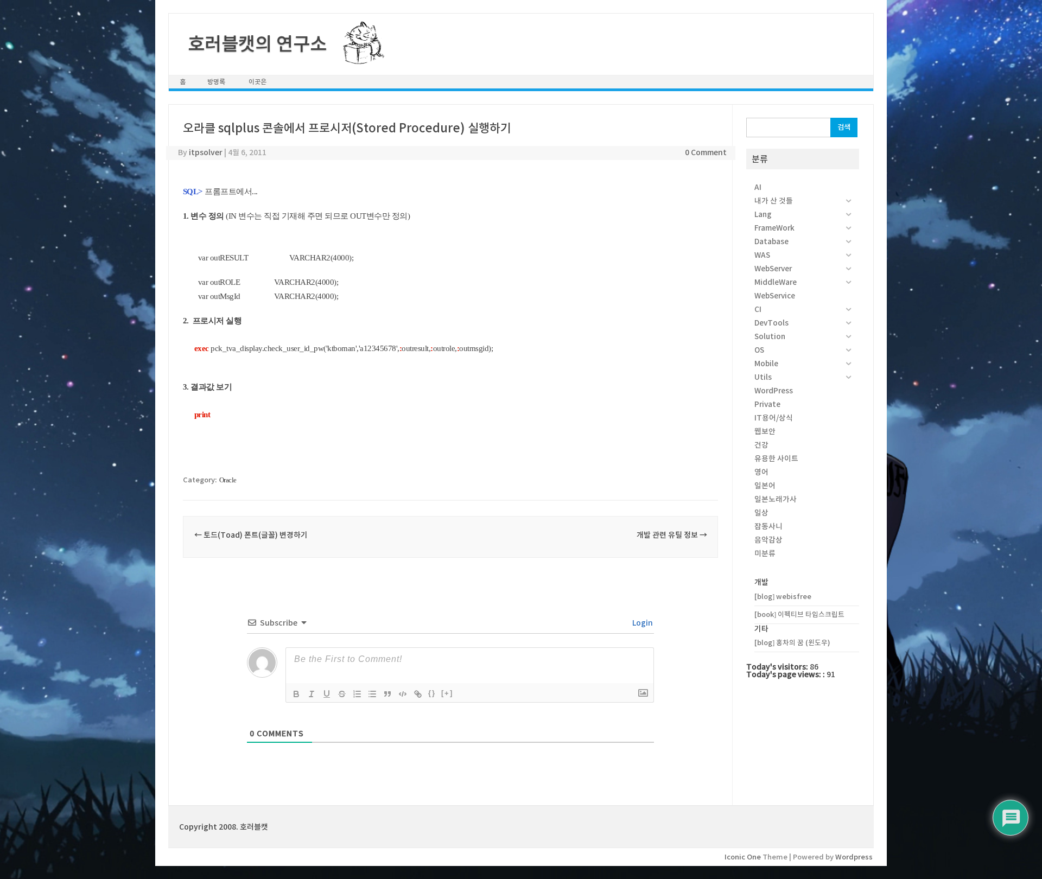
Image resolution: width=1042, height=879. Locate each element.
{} (432, 693)
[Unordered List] (372, 693)
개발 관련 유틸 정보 (672, 535)
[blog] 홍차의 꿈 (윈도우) (792, 642)
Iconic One (743, 857)
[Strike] (342, 693)
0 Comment (706, 152)
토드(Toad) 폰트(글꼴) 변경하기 (251, 535)
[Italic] (311, 693)
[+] (447, 693)
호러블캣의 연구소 (257, 44)
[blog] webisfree (782, 596)
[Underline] (326, 693)
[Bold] (296, 693)
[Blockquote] (387, 693)
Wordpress (854, 857)
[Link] (417, 693)
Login (642, 623)
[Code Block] (402, 693)
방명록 (216, 82)
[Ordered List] (357, 693)
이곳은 (257, 82)
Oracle (228, 480)
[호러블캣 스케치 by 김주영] (359, 58)
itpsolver (206, 152)
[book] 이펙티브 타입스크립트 (799, 614)
